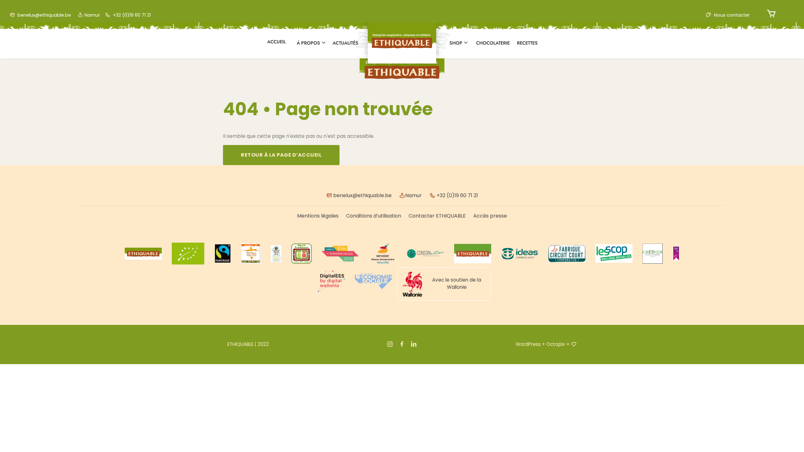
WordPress (528, 344)
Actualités (345, 43)
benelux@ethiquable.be (43, 15)
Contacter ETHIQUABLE (437, 215)
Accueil (276, 41)
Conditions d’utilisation (373, 215)
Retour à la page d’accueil (281, 155)
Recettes (527, 43)
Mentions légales (318, 215)
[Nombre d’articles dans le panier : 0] (771, 13)
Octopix (555, 344)
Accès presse (490, 215)
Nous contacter (731, 15)
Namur (92, 15)
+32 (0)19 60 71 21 (131, 15)
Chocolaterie (493, 43)
